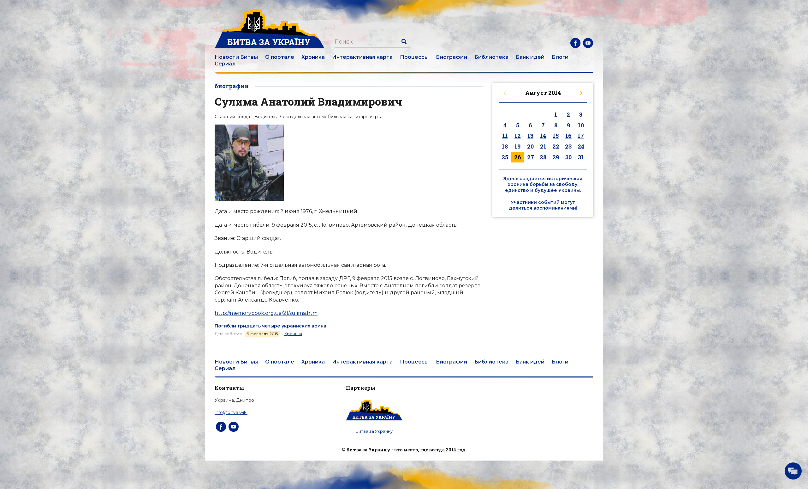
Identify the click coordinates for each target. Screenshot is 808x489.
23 (568, 146)
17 (581, 135)
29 (555, 157)
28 (543, 157)
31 (581, 157)
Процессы (414, 57)
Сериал (225, 64)
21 (543, 146)
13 (530, 135)
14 (543, 135)
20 (530, 146)
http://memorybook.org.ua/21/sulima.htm (266, 313)
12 (517, 135)
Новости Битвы (236, 57)
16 (568, 135)
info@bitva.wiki (231, 412)
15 (556, 135)
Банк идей (530, 57)
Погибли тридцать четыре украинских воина (270, 326)
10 (581, 125)
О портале (279, 57)
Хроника (313, 57)
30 (568, 157)
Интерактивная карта (362, 57)
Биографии (451, 57)
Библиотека (491, 57)
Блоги (560, 57)
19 (517, 146)
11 (505, 135)
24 (581, 146)
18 (505, 146)
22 (555, 146)
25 (505, 157)
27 (530, 157)
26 (517, 157)
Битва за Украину (374, 431)
